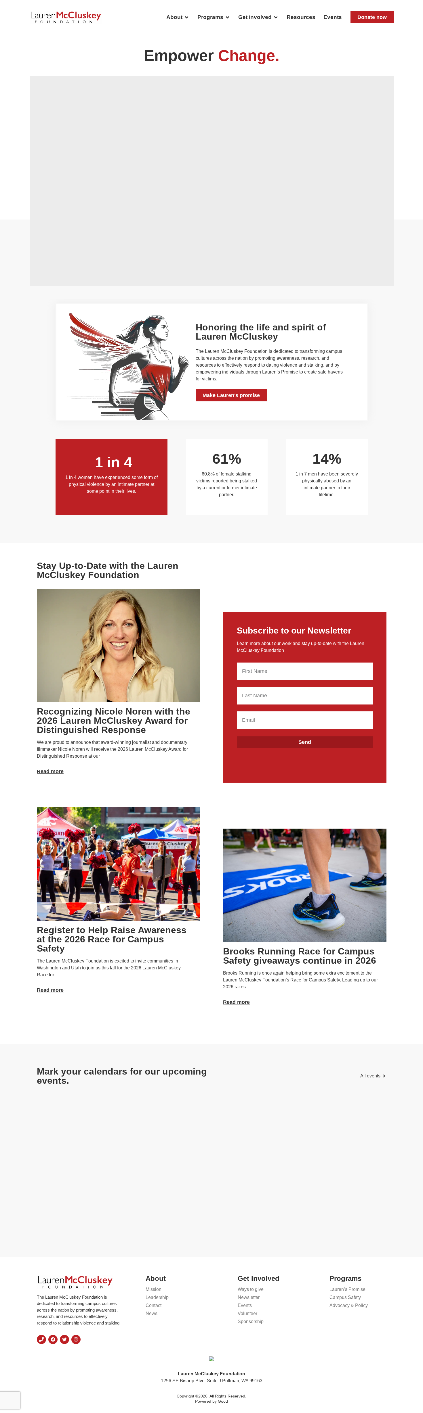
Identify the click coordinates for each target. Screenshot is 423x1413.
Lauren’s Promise (347, 1289)
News (151, 1313)
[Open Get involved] (276, 17)
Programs (345, 1278)
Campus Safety (345, 1297)
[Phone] (41, 1339)
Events (245, 1305)
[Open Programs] (227, 17)
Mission (153, 1289)
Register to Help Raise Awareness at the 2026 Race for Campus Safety (111, 939)
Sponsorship (251, 1321)
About (156, 1278)
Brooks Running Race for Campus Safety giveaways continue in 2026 (299, 956)
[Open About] (186, 17)
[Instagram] (76, 1339)
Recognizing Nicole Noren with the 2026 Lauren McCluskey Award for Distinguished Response (113, 720)
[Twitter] (64, 1339)
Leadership (157, 1297)
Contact (153, 1305)
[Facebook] (53, 1339)
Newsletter (249, 1297)
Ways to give (251, 1289)
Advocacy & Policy (348, 1305)
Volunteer (247, 1313)
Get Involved (258, 1278)
